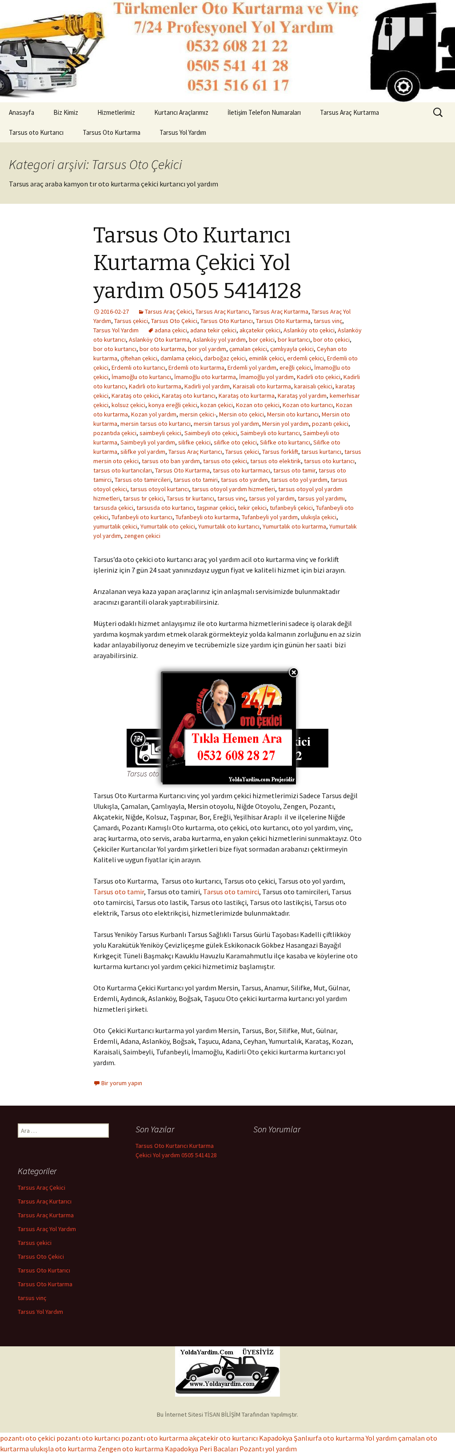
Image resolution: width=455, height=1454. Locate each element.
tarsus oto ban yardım (171, 461)
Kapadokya (275, 1438)
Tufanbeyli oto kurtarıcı (142, 517)
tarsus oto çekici (225, 461)
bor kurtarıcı (294, 339)
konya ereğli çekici (172, 405)
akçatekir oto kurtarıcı (223, 1438)
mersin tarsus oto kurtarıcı (155, 424)
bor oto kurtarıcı (114, 349)
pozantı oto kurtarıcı (88, 1438)
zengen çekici (142, 536)
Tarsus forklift (280, 452)
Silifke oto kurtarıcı (285, 442)
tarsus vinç (328, 321)
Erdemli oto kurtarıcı (138, 368)
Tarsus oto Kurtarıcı (36, 132)
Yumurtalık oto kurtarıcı (228, 526)
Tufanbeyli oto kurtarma (207, 517)
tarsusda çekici (113, 508)
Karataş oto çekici (135, 396)
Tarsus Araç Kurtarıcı (222, 311)
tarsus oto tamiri (196, 480)
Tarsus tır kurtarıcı (190, 498)
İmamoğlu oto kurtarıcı (141, 377)
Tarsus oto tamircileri (143, 480)
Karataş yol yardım (302, 396)
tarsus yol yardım (272, 498)
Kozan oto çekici (257, 405)
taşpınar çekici (216, 508)
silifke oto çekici (235, 442)
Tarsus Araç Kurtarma (349, 112)
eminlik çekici (266, 358)
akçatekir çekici (259, 330)
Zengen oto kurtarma (131, 1448)
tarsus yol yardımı (321, 498)
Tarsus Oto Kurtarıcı (226, 321)
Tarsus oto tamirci (231, 891)
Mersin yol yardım (285, 424)
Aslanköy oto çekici (309, 330)
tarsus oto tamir (294, 470)
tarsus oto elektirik (275, 461)
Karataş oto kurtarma (247, 396)
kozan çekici (216, 405)
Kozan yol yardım (153, 414)
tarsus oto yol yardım (299, 480)
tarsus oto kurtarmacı (241, 470)
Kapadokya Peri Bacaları (201, 1448)
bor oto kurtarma (162, 349)
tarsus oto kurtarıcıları (122, 470)
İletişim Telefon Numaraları (264, 112)
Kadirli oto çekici (318, 377)
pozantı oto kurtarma (154, 1438)
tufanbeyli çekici (291, 508)
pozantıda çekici (114, 433)
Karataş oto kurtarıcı (189, 396)
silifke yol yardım (142, 452)
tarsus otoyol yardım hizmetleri (233, 489)
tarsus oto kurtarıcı (329, 461)
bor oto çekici (331, 339)
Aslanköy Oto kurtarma (159, 339)
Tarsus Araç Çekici (168, 311)
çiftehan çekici (138, 358)
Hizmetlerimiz (116, 112)
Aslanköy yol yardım (219, 339)
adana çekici (171, 330)
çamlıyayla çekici (292, 349)
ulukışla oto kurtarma (63, 1448)
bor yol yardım (207, 349)
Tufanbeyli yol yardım (270, 517)
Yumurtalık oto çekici (167, 526)
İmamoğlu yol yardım (266, 377)
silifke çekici (194, 442)
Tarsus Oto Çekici (174, 321)
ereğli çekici (295, 368)
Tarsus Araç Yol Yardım (47, 1229)
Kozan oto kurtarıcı (308, 405)
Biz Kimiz (65, 112)
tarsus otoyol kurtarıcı (159, 489)
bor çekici (262, 339)
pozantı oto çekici (27, 1438)
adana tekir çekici (213, 330)
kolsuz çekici (128, 405)
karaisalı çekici (313, 386)
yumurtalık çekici (115, 526)
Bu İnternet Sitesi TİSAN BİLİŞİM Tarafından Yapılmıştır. (227, 1414)
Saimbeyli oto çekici (210, 433)
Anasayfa (21, 112)
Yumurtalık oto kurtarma (294, 526)
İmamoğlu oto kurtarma (205, 377)
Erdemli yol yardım (252, 368)
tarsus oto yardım (244, 480)
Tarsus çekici (131, 321)
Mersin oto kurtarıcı (293, 414)
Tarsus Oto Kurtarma (111, 132)
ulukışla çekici (318, 517)
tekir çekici (252, 508)
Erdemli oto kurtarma (196, 368)
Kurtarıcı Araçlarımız (181, 112)
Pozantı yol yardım (268, 1448)
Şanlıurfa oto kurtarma (329, 1438)
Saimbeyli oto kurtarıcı (270, 433)
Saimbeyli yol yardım (147, 442)
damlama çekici (180, 358)
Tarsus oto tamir (118, 891)
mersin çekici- (198, 414)
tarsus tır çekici (143, 498)
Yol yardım (381, 1438)
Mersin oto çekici (241, 414)
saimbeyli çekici (160, 433)
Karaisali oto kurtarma (262, 386)
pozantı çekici (330, 424)
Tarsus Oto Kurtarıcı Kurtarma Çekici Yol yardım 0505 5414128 (197, 263)
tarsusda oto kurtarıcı (165, 508)
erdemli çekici (305, 358)
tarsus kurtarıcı (321, 452)
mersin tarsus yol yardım (226, 424)
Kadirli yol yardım (207, 386)
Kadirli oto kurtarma (155, 386)
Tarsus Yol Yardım (183, 132)
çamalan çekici (248, 349)
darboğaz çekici (225, 358)
